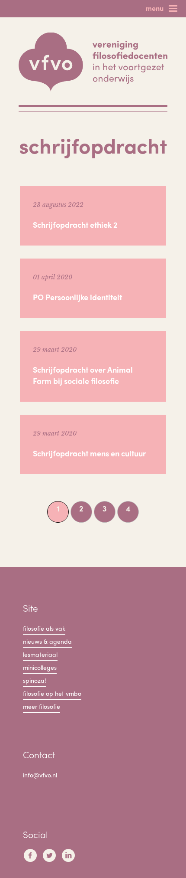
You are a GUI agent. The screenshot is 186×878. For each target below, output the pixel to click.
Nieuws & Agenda (47, 641)
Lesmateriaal (40, 654)
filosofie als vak (44, 628)
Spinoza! (34, 680)
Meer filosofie (41, 706)
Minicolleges (40, 667)
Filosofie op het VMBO (52, 693)
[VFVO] (93, 62)
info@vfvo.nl (40, 774)
